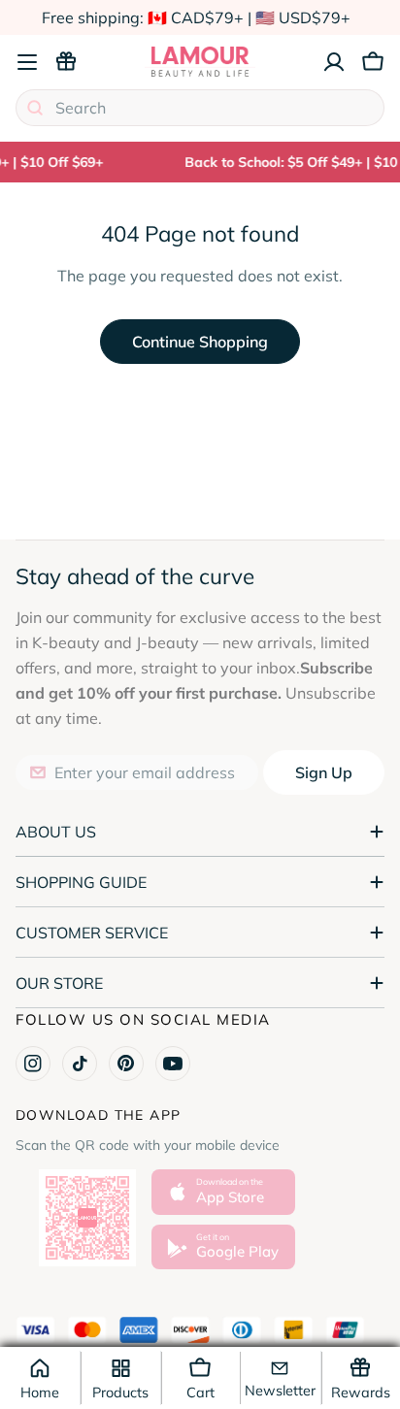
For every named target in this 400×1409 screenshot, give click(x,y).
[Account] (334, 62)
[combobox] (200, 107)
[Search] (35, 107)
